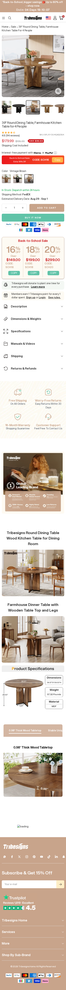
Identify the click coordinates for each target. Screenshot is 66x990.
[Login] (55, 18)
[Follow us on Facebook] (12, 857)
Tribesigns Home (14, 920)
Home (5, 27)
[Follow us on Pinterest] (34, 857)
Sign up (30, 297)
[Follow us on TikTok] (49, 857)
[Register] (60, 884)
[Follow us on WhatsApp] (4, 857)
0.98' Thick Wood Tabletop (25, 730)
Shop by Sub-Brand (16, 954)
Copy (57, 160)
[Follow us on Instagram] (27, 857)
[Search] (9, 18)
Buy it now (33, 218)
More (6, 943)
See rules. (54, 297)
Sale (13, 27)
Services (8, 931)
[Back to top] (59, 967)
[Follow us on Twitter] (19, 857)
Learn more (38, 287)
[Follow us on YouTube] (41, 857)
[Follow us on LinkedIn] (56, 857)
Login (42, 297)
